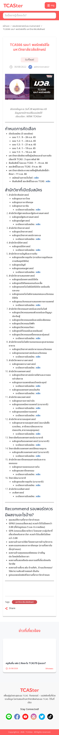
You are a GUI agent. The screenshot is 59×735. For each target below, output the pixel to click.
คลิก (36, 178)
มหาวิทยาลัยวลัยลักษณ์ (24, 602)
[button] (50, 5)
